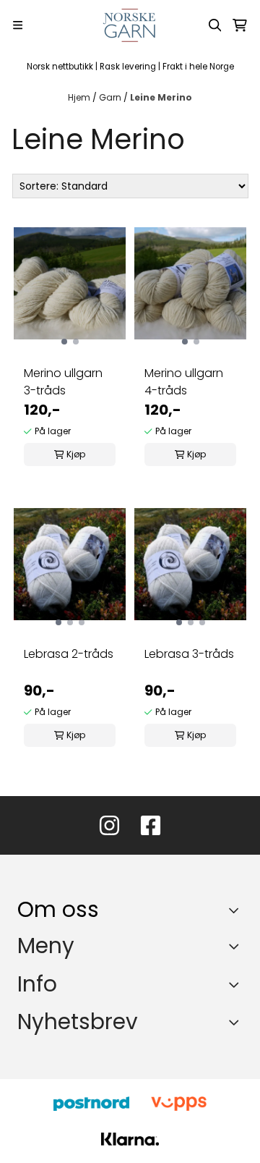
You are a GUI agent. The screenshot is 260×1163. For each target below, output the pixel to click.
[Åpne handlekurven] (240, 25)
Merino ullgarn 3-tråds (63, 382)
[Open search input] (215, 25)
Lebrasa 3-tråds (189, 654)
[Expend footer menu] (237, 946)
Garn (111, 97)
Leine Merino (161, 97)
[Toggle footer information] (237, 909)
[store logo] (130, 25)
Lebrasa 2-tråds (68, 654)
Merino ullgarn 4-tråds (183, 382)
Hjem (80, 97)
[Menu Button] (17, 25)
